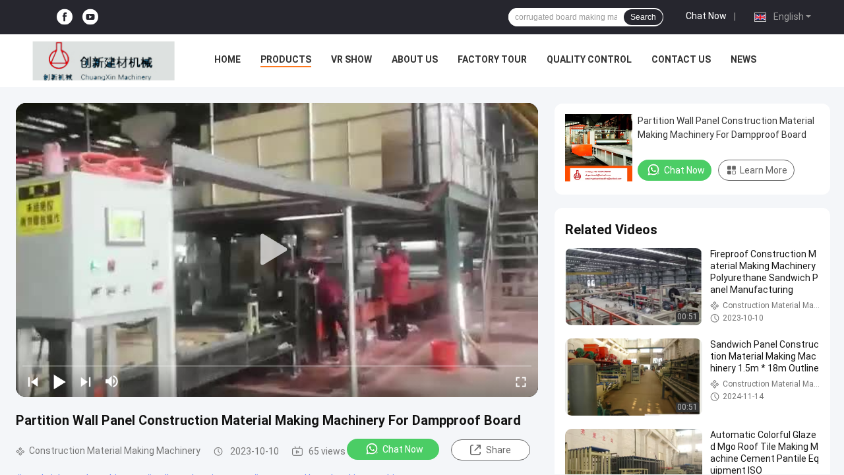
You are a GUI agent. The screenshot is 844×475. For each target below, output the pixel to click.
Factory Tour (492, 59)
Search (643, 17)
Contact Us (681, 59)
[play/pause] (59, 381)
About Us (415, 59)
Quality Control (589, 59)
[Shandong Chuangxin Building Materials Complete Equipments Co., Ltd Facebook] (64, 17)
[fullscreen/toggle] (521, 381)
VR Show (351, 59)
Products (285, 59)
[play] (276, 250)
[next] (86, 381)
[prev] (33, 381)
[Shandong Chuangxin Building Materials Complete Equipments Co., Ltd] (104, 60)
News (743, 59)
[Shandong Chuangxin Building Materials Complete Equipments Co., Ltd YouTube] (90, 17)
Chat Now (706, 16)
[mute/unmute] (112, 381)
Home (227, 59)
